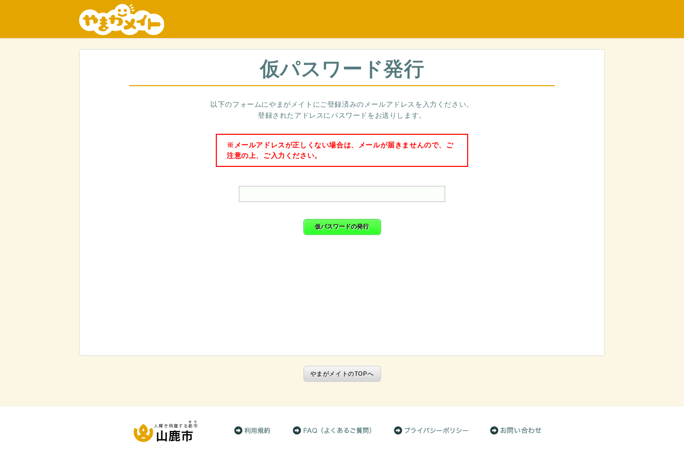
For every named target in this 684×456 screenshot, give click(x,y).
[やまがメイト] (342, 19)
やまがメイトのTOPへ (342, 373)
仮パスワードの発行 (342, 226)
